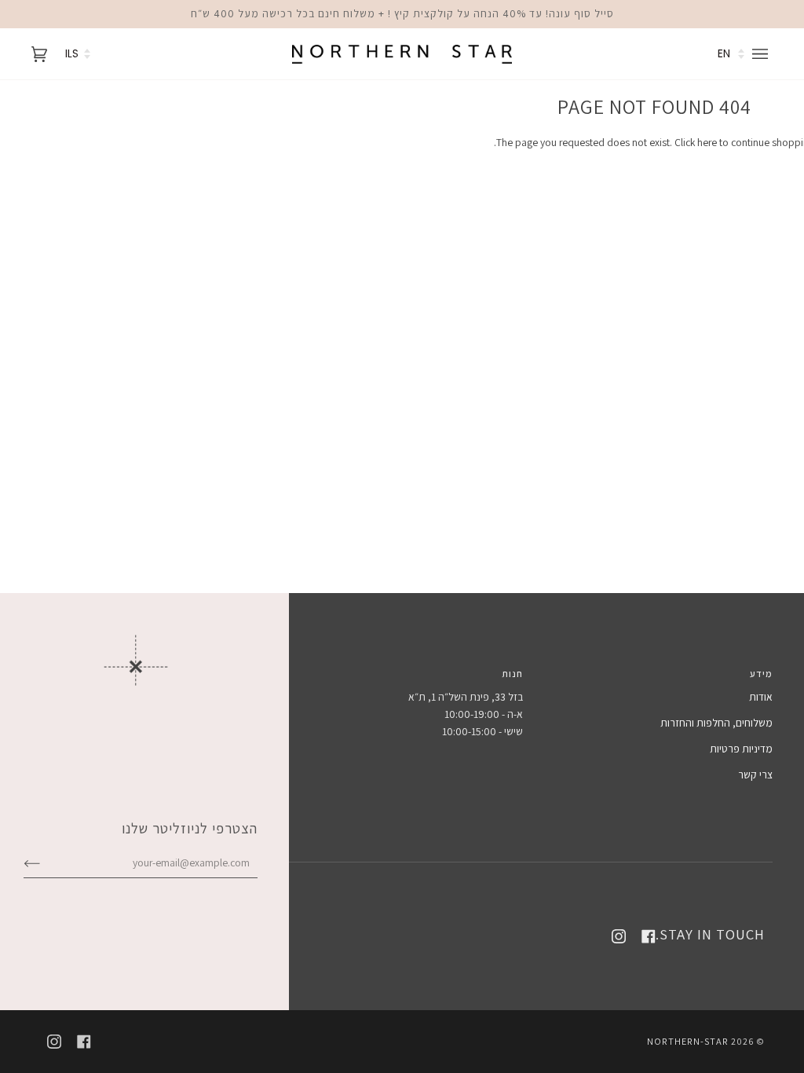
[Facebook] (648, 936)
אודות (761, 697)
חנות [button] (512, 673)
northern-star (688, 1041)
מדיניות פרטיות (741, 749)
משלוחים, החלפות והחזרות (716, 723)
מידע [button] (761, 673)
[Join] (44, 862)
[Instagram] (619, 936)
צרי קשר (755, 774)
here (707, 142)
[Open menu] (762, 53)
